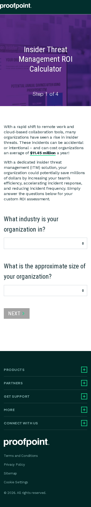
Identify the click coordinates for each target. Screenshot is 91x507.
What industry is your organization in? (31, 224)
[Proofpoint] (16, 7)
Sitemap (10, 473)
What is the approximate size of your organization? (45, 271)
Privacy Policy (14, 464)
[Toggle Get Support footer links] (84, 396)
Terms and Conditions (21, 456)
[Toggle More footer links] (84, 409)
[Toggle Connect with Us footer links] (84, 423)
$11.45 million (43, 152)
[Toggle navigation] (87, 7)
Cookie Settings (16, 482)
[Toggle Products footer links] (84, 369)
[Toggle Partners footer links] (84, 383)
